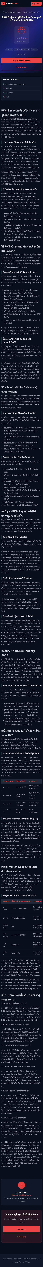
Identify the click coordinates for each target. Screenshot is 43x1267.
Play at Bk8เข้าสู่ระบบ (21, 60)
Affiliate (27, 1262)
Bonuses (9, 88)
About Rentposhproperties (15, 84)
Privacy (15, 1262)
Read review (21, 67)
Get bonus (21, 1237)
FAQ (7, 97)
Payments (9, 93)
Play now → (36, 4)
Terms (21, 1262)
